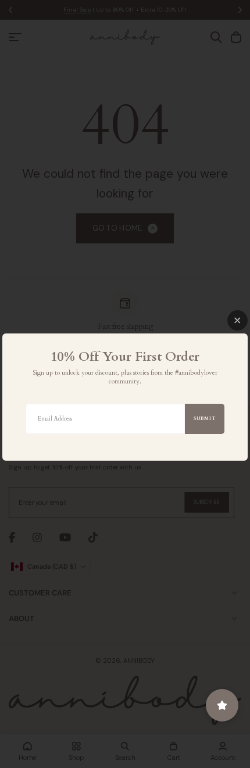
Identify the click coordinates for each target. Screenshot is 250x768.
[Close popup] (237, 320)
